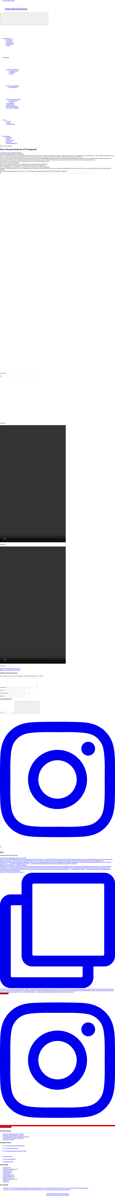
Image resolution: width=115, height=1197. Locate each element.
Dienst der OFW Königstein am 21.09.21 (10, 668)
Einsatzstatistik (10, 44)
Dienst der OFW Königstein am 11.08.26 (13, 1135)
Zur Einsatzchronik (8, 1156)
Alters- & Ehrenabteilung (12, 107)
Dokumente (9, 137)
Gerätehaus (12, 72)
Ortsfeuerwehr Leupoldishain (13, 99)
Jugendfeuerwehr (10, 103)
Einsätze (5, 1173)
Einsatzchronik (10, 42)
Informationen (6, 136)
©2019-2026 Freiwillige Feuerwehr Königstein (57, 1195)
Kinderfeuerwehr (10, 105)
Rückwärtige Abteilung (12, 106)
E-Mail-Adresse (4, 693)
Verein (4, 120)
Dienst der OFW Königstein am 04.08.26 (13, 1138)
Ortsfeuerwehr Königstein (12, 69)
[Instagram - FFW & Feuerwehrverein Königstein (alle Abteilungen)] (71, 1188)
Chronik (11, 73)
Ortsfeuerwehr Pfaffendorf (12, 86)
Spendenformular (10, 124)
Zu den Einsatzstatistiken (9, 1159)
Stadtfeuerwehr (7, 38)
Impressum (9, 142)
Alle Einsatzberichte (8, 1161)
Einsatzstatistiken (7, 1174)
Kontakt (8, 139)
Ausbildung (6, 1170)
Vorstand (8, 122)
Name (2, 690)
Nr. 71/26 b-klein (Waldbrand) (10, 1148)
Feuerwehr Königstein (16, 8)
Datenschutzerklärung (11, 143)
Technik (5, 1180)
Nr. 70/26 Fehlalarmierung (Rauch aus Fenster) (14, 1151)
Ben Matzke (13, 152)
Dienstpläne (9, 41)
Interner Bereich (10, 140)
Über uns (8, 121)
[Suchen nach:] (7, 712)
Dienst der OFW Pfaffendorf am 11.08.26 (13, 1134)
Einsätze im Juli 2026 (8, 1139)
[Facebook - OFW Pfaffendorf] (46, 1188)
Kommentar (3, 687)
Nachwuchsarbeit (7, 1176)
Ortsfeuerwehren (7, 1177)
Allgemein (19, 152)
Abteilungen (6, 57)
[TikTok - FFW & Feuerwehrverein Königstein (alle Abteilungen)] (54, 1189)
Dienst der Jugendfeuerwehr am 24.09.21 (10, 670)
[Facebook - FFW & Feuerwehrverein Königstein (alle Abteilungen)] (20, 1188)
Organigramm (9, 39)
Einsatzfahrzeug (13, 87)
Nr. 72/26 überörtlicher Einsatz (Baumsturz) (14, 1145)
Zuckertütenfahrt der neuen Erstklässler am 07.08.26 (16, 1136)
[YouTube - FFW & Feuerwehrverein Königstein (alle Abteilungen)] (20, 1189)
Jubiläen (8, 45)
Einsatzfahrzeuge (13, 71)
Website (2, 696)
